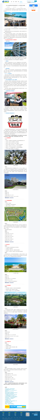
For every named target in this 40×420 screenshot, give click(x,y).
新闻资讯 (21, 1)
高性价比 (3, 414)
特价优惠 (3, 415)
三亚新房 (15, 415)
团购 (18, 1)
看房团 (16, 1)
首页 (11, 1)
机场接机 (21, 414)
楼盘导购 (9, 414)
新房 (13, 1)
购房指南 (9, 415)
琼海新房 (15, 414)
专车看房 (21, 415)
